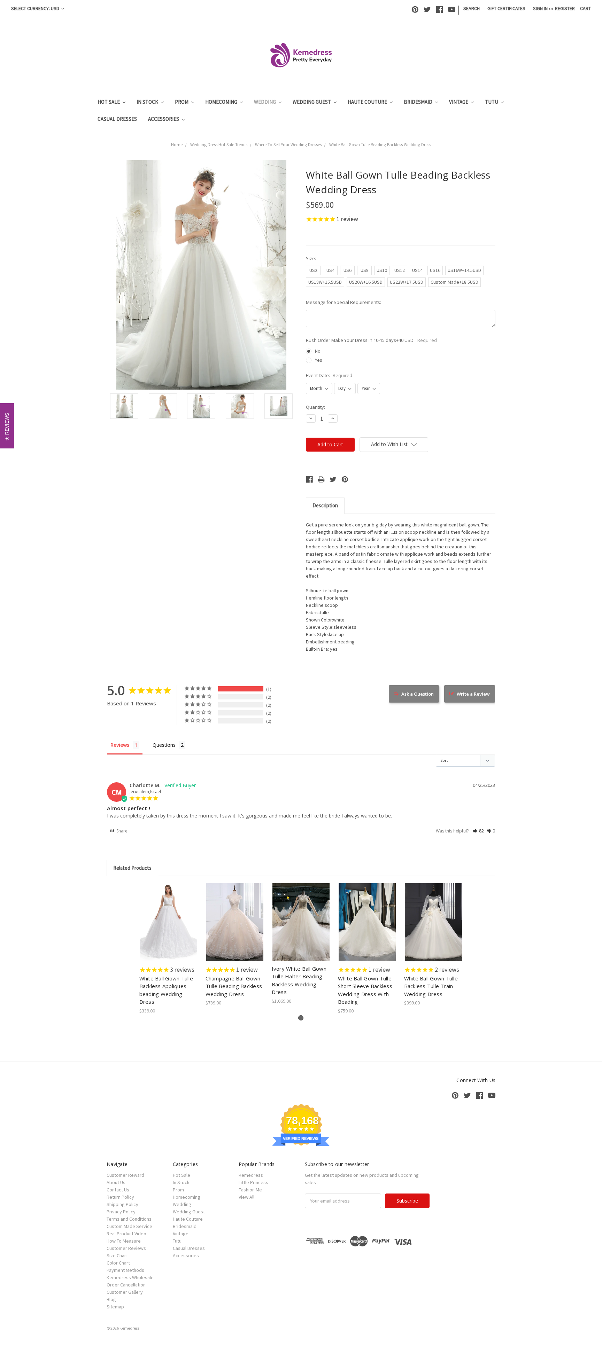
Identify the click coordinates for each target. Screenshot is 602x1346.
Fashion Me (250, 1190)
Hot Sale (109, 102)
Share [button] (121, 831)
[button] (478, 831)
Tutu (492, 102)
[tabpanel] (169, 949)
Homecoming (221, 102)
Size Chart (117, 1255)
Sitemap (115, 1307)
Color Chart (118, 1263)
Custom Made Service (129, 1226)
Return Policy (120, 1197)
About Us (116, 1182)
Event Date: (329, 375)
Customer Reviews (126, 1248)
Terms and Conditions (129, 1219)
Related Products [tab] (132, 867)
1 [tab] (300, 1017)
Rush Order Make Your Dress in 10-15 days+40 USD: (371, 340)
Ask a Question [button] (417, 694)
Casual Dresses (117, 119)
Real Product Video (126, 1233)
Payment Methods (125, 1270)
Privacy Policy (121, 1211)
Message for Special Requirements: (343, 302)
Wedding (265, 102)
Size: (311, 258)
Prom (182, 102)
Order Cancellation (126, 1285)
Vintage (459, 102)
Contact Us (118, 1190)
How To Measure (124, 1241)
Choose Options (169, 928)
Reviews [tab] (119, 745)
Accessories (164, 119)
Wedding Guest (312, 102)
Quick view (168, 916)
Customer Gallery (125, 1292)
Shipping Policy (122, 1204)
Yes (318, 360)
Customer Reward (125, 1175)
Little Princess (253, 1182)
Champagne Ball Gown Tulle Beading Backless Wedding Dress (234, 986)
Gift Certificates (506, 8)
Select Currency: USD (35, 8)
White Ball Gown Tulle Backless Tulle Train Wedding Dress (431, 986)
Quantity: (315, 407)
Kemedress (251, 1175)
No (318, 351)
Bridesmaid (418, 102)
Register (565, 8)
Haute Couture (368, 102)
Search (471, 8)
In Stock (148, 102)
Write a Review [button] (473, 694)
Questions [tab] (164, 745)
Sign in (540, 8)
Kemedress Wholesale (130, 1277)
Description (325, 505)
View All (246, 1197)
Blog (111, 1299)
